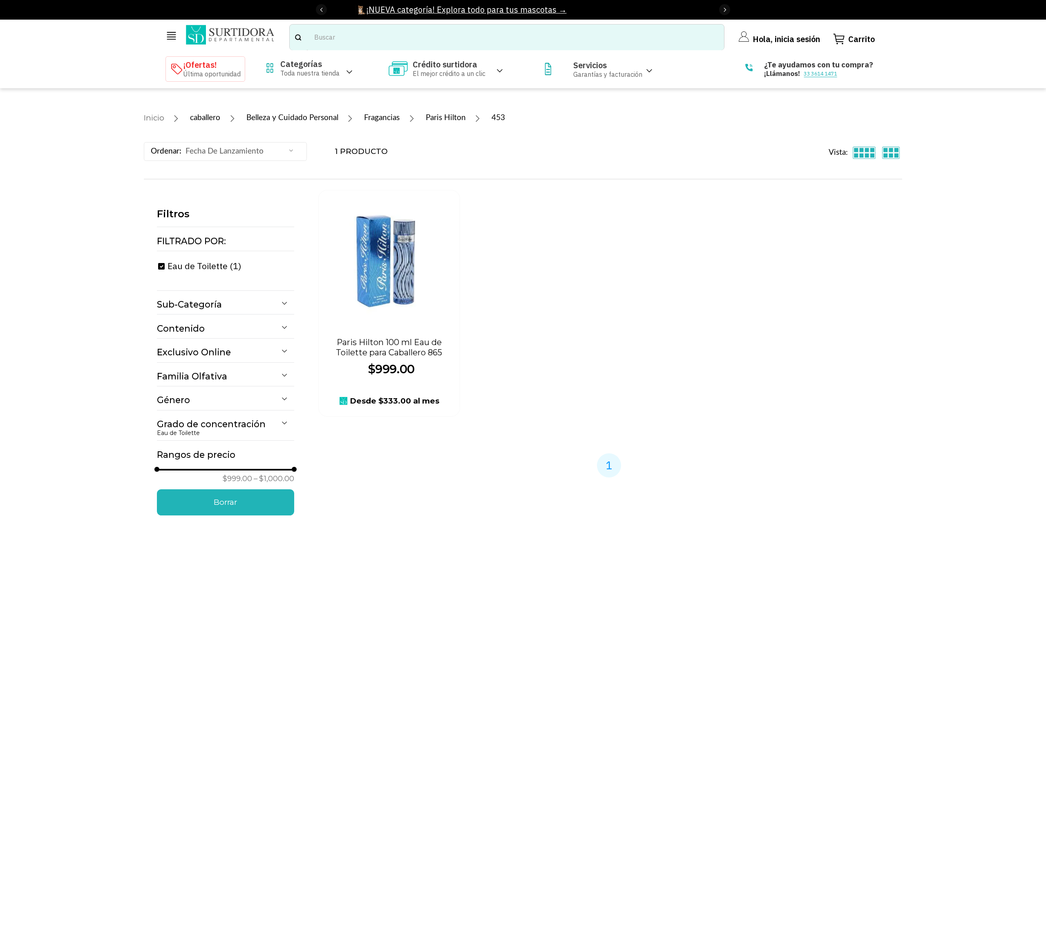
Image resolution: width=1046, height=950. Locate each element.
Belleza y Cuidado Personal (292, 118)
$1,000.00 (274, 478)
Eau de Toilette (204, 266)
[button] (225, 241)
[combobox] (507, 37)
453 (498, 118)
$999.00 (237, 478)
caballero (205, 118)
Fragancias (382, 118)
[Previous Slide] (321, 9)
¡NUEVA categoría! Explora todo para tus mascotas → (466, 9)
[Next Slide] (724, 9)
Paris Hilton (446, 118)
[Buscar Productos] (298, 37)
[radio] (864, 152)
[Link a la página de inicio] (154, 118)
